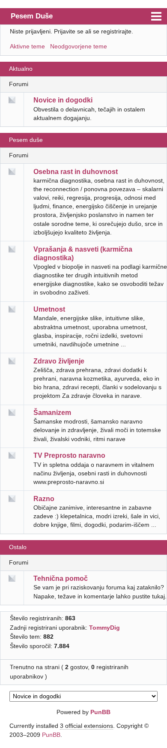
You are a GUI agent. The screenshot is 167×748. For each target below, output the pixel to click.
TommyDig (104, 627)
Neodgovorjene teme (78, 46)
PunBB (100, 712)
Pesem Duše (32, 16)
